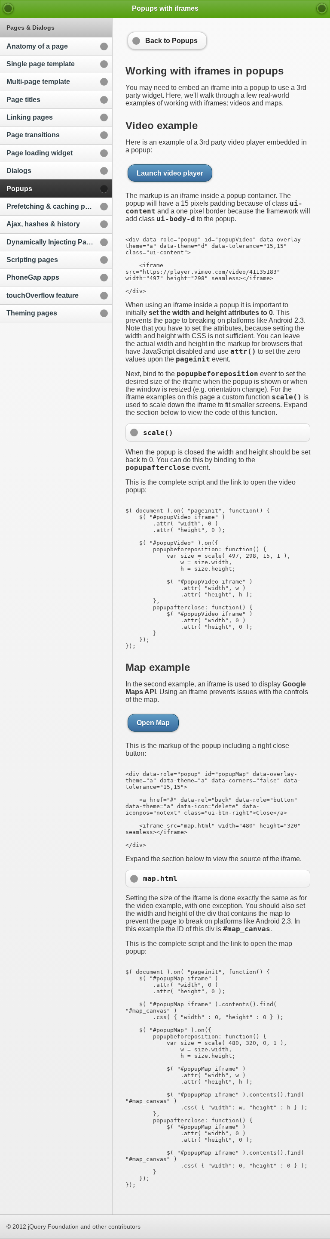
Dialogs (18, 170)
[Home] (8, 8)
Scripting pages (32, 259)
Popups (19, 188)
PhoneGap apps (32, 277)
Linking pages (29, 117)
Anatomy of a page (37, 46)
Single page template (40, 64)
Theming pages (31, 313)
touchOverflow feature (42, 295)
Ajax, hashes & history (43, 224)
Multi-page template (38, 81)
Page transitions (33, 135)
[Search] (321, 8)
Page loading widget (39, 153)
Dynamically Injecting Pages (52, 242)
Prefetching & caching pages (53, 206)
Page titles (23, 99)
